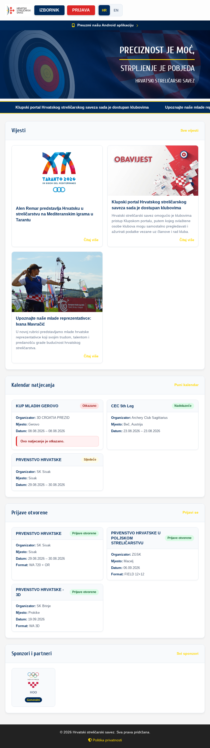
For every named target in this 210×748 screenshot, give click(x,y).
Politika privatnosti (107, 740)
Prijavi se (190, 512)
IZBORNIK (49, 10)
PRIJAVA (81, 10)
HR (104, 10)
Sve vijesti (189, 130)
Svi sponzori (187, 654)
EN (116, 10)
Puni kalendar (186, 385)
